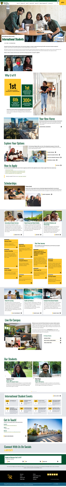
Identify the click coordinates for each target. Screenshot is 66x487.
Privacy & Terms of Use (37, 475)
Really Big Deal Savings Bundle (50, 340)
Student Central (35, 477)
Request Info (45, 461)
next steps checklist (22, 176)
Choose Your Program (9, 169)
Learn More (37, 234)
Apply (9, 461)
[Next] (60, 376)
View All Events (56, 395)
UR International (12, 43)
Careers (21, 475)
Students (22, 0)
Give (38, 0)
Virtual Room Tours (48, 342)
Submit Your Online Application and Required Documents (15, 172)
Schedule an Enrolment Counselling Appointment (12, 431)
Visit (26, 461)
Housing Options (47, 338)
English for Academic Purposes (53, 154)
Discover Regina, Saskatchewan (45, 126)
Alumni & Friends (33, 0)
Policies (34, 474)
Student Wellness (36, 313)
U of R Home (6, 43)
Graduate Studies (56, 313)
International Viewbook (58, 40)
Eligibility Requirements (46, 194)
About (18, 3)
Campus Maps (22, 479)
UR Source (34, 479)
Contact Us (56, 37)
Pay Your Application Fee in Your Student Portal (14, 173)
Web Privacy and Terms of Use (28, 484)
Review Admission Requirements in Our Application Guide (15, 170)
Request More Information (9, 436)
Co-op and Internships (16, 313)
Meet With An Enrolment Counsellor (54, 157)
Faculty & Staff (27, 0)
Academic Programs (51, 152)
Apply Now (58, 165)
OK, (56, 483)
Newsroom (21, 474)
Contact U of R (22, 477)
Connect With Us (17, 234)
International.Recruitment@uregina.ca (10, 425)
